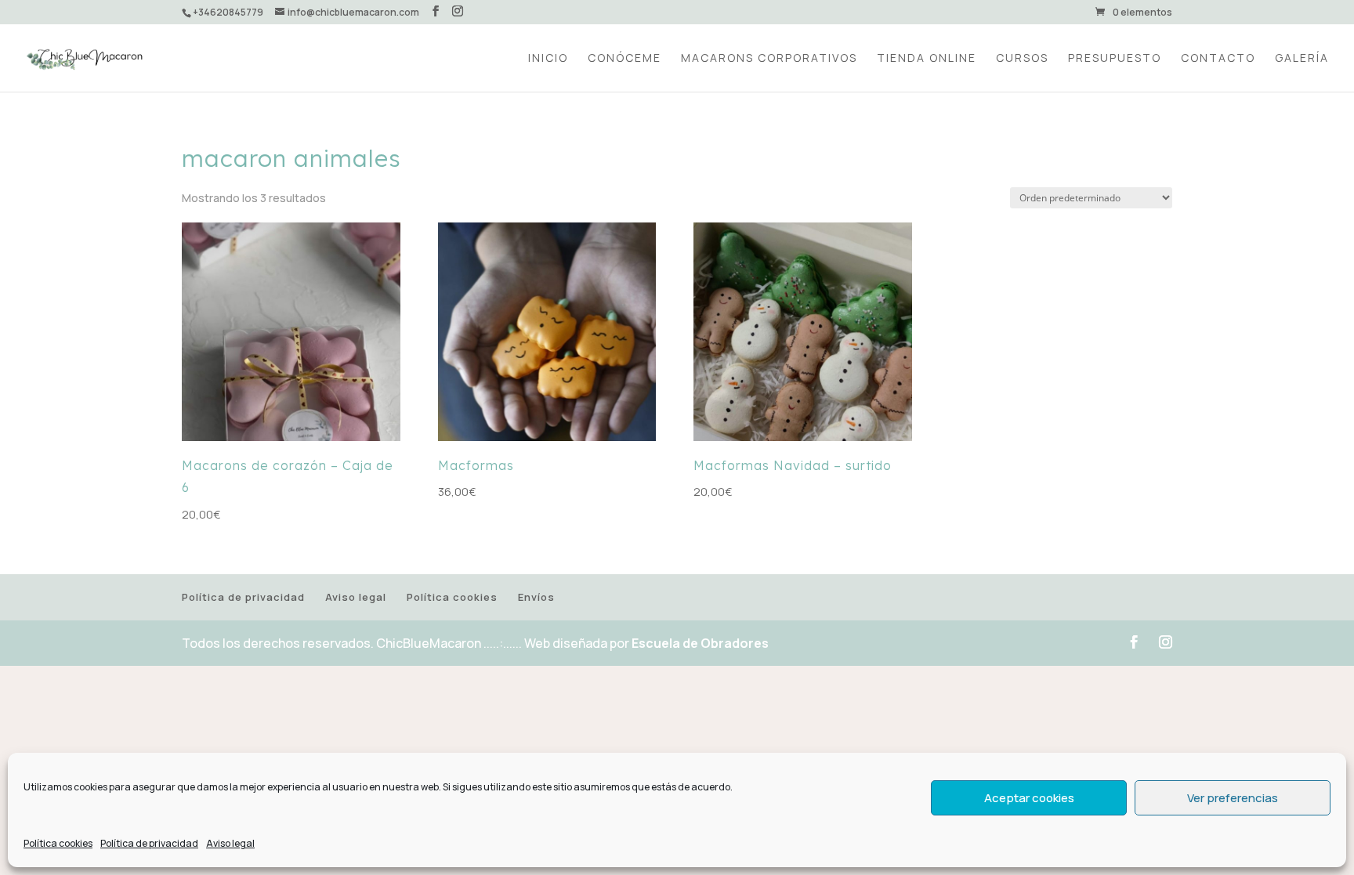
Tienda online (926, 58)
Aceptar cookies (1029, 798)
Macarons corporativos (769, 58)
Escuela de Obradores (700, 643)
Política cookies (58, 843)
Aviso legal (230, 843)
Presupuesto (1114, 58)
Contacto (1218, 58)
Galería (1302, 58)
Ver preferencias (1232, 798)
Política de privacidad (149, 843)
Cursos (1022, 58)
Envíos (536, 597)
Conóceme (624, 58)
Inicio (548, 58)
